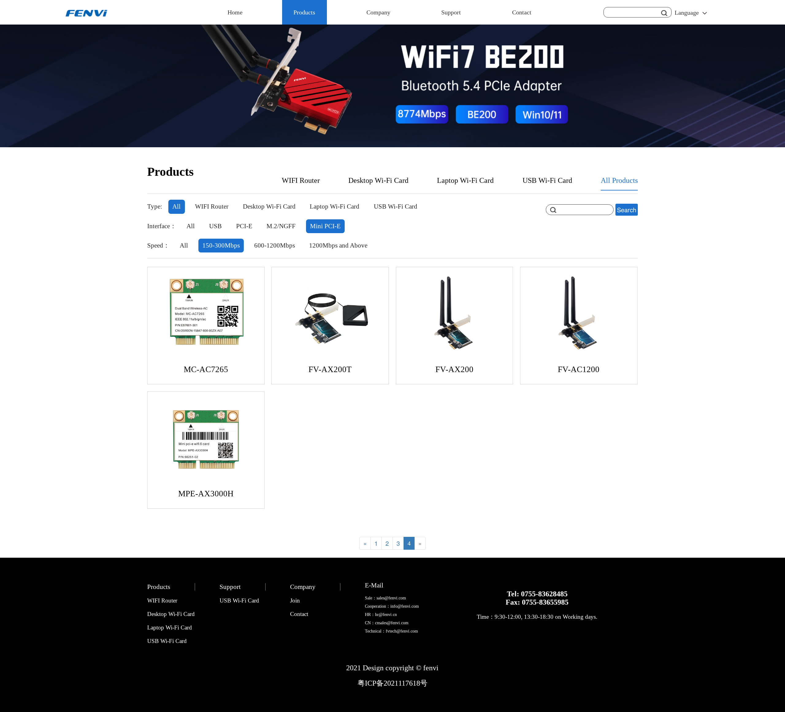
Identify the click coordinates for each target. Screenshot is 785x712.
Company (378, 12)
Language (687, 12)
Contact (521, 12)
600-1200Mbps (274, 245)
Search (626, 209)
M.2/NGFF (281, 226)
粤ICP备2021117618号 (392, 683)
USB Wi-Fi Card (547, 180)
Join (295, 600)
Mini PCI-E (325, 226)
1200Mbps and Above (338, 245)
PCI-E (244, 226)
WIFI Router (301, 180)
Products (304, 12)
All (176, 206)
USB (215, 226)
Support (451, 12)
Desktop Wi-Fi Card (378, 180)
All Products (619, 180)
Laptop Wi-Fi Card (465, 180)
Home (235, 12)
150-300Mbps (221, 245)
